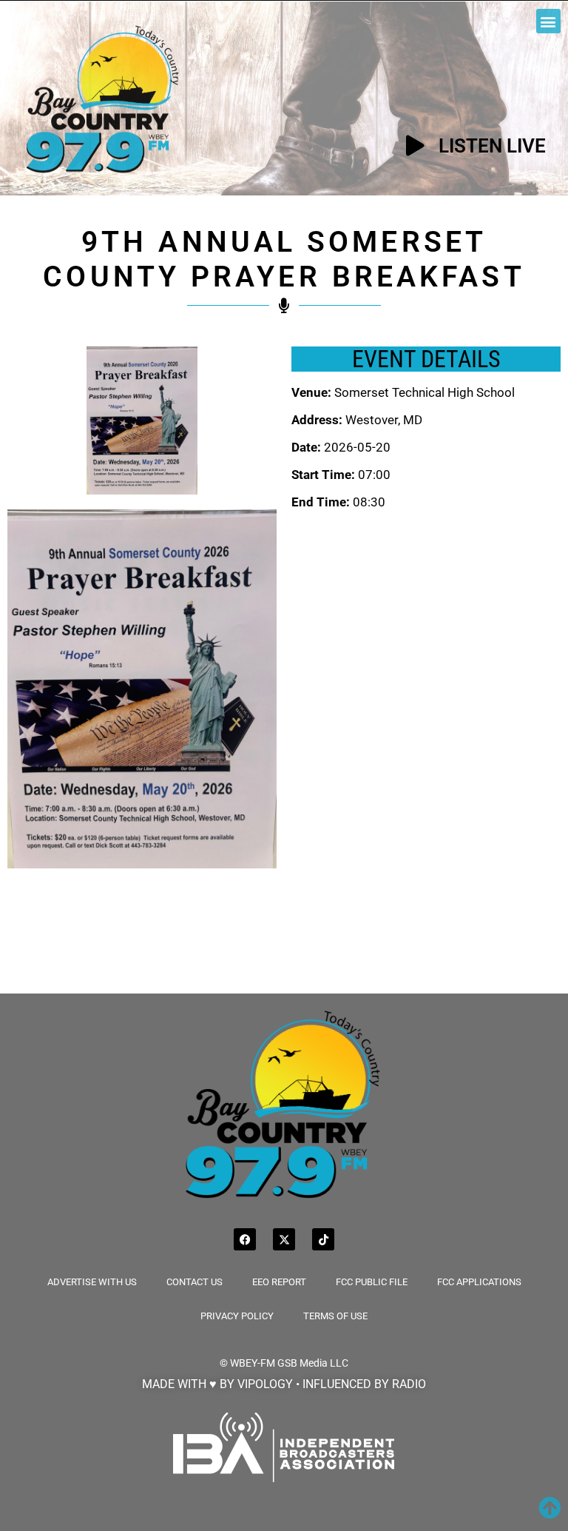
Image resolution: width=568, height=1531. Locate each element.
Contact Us (194, 1281)
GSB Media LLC (312, 1363)
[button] (548, 21)
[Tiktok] (323, 1239)
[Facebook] (245, 1239)
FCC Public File (372, 1281)
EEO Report (279, 1281)
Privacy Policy (237, 1315)
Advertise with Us (92, 1281)
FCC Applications (479, 1281)
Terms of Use (335, 1315)
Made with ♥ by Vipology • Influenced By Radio (284, 1384)
